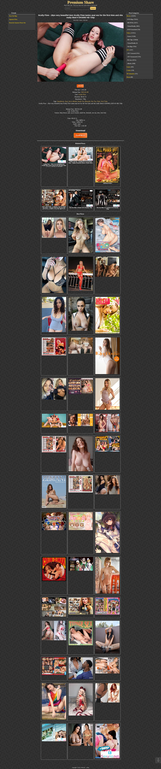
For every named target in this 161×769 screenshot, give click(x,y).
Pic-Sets (129, 60)
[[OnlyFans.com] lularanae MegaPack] (81, 356)
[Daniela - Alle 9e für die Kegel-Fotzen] (107, 275)
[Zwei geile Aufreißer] (54, 741)
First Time (104, 101)
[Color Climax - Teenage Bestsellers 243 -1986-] (54, 356)
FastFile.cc (80, 135)
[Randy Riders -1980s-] (81, 637)
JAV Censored (131, 53)
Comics (129, 70)
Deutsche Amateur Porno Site (17, 22)
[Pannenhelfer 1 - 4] (107, 454)
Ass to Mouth (72, 101)
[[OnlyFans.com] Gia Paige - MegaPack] (107, 491)
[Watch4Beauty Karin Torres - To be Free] (107, 637)
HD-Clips (85, 20)
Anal (66, 101)
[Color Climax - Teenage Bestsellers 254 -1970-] (81, 491)
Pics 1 (80, 86)
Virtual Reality (131, 26)
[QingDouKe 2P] (107, 356)
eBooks (129, 63)
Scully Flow (82, 94)
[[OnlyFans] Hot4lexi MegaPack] (54, 315)
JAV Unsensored (132, 56)
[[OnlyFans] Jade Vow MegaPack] (81, 701)
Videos (80, 20)
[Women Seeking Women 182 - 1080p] (81, 394)
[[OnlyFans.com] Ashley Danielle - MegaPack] (54, 235)
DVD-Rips (130, 19)
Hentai (128, 77)
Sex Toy (93, 101)
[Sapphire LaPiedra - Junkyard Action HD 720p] (81, 315)
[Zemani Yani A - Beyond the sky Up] (54, 491)
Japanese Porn (13, 19)
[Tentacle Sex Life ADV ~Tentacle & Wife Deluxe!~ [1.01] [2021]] (81, 532)
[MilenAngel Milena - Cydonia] (107, 315)
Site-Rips (130, 46)
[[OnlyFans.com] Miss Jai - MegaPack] (54, 394)
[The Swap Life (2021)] (107, 741)
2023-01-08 (84, 92)
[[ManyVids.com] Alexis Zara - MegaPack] (81, 741)
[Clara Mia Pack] (107, 394)
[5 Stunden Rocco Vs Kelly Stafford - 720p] (54, 668)
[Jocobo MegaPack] (54, 607)
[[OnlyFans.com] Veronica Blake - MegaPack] (107, 701)
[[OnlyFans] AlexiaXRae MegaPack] (81, 235)
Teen (98, 101)
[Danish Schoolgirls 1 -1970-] (107, 607)
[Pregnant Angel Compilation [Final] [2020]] (54, 532)
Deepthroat (60, 101)
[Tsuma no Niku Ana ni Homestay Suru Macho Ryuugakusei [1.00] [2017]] (107, 235)
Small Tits (81, 101)
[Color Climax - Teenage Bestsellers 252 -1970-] (54, 454)
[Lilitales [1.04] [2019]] (81, 575)
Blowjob (87, 101)
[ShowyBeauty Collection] (107, 423)
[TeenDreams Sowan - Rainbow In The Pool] (54, 701)
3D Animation (130, 73)
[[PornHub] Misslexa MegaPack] (54, 275)
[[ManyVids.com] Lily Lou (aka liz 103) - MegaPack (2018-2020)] (54, 637)
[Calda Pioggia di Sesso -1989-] (81, 607)
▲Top (87, 767)
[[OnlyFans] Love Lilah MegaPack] (81, 454)
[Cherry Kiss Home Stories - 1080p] (107, 668)
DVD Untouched (132, 29)
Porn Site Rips (13, 16)
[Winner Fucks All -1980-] (54, 575)
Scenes (129, 36)
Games (128, 67)
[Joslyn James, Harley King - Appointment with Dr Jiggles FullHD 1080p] (81, 668)
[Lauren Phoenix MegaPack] (81, 275)
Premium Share (80, 2)
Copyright (74, 767)
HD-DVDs (130, 22)
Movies (129, 16)
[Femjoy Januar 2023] (81, 423)
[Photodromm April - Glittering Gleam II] (107, 575)
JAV (128, 50)
